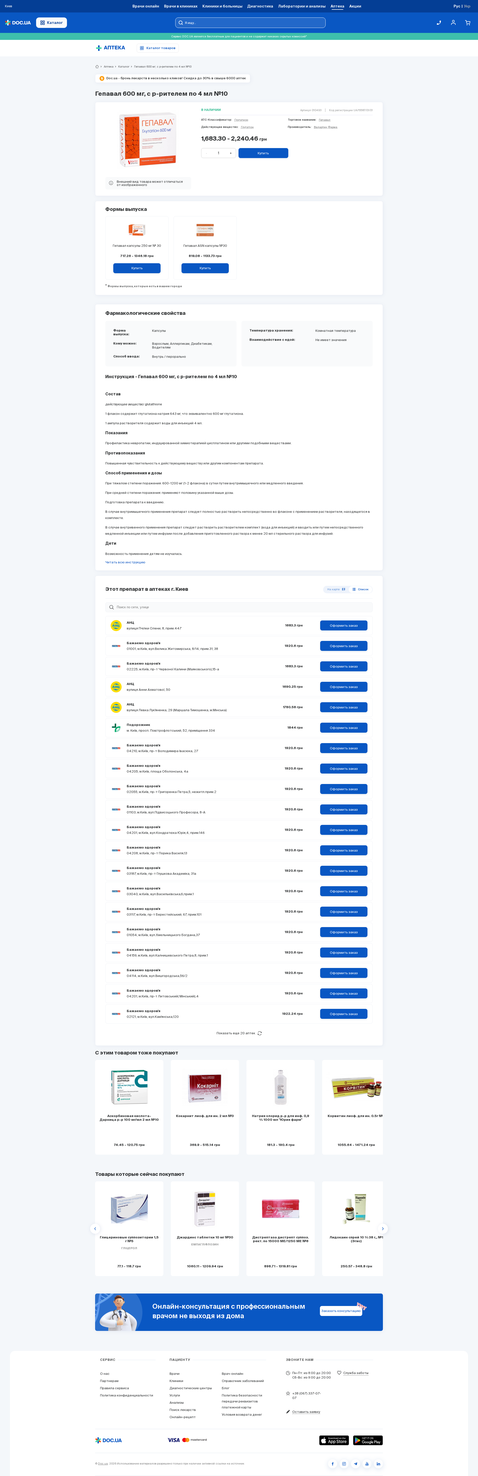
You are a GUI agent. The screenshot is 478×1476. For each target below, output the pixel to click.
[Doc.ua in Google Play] (368, 1440)
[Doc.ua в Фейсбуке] (332, 1463)
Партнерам (109, 1381)
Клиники (176, 1381)
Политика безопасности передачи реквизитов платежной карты (242, 1401)
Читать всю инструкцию (125, 562)
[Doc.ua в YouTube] (366, 1463)
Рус (457, 6)
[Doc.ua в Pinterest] (378, 1463)
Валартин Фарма (325, 127)
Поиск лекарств (183, 1410)
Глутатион (241, 119)
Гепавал (324, 119)
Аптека (107, 66)
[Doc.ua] (18, 23)
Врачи (174, 1374)
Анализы (177, 1402)
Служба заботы (355, 1373)
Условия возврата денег (242, 1414)
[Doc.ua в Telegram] (355, 1463)
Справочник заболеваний (243, 1381)
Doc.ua (103, 1463)
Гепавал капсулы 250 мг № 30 (137, 246)
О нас (105, 1374)
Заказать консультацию (341, 1311)
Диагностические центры (191, 1388)
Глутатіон (247, 127)
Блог (225, 1388)
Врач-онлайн (232, 1374)
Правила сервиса (114, 1388)
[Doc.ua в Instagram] (344, 1463)
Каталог (55, 22)
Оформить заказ (344, 625)
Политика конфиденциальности (126, 1395)
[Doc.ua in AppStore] (334, 1440)
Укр (467, 6)
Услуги (175, 1395)
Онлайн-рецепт (183, 1417)
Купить (263, 153)
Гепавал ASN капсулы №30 (205, 246)
